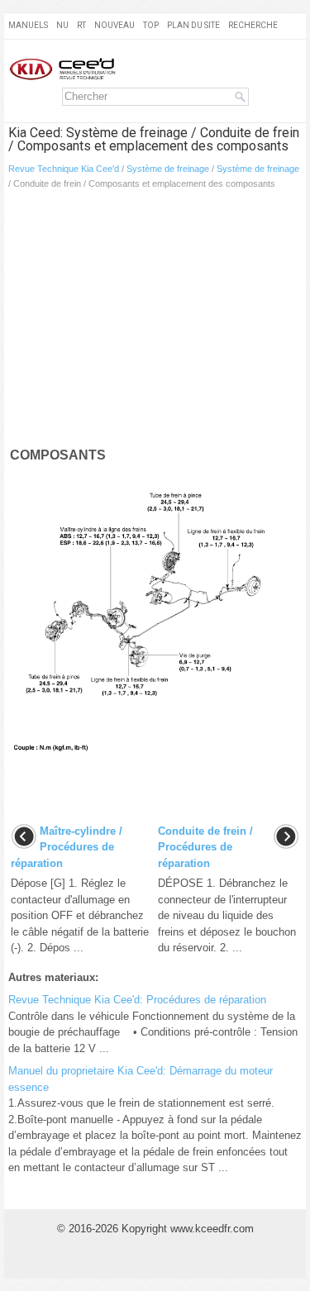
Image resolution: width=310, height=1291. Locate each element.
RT (81, 25)
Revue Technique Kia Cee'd (63, 169)
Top (151, 25)
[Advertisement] (155, 321)
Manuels (28, 25)
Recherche (253, 25)
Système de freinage (167, 169)
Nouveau (114, 25)
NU (62, 25)
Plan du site (193, 25)
